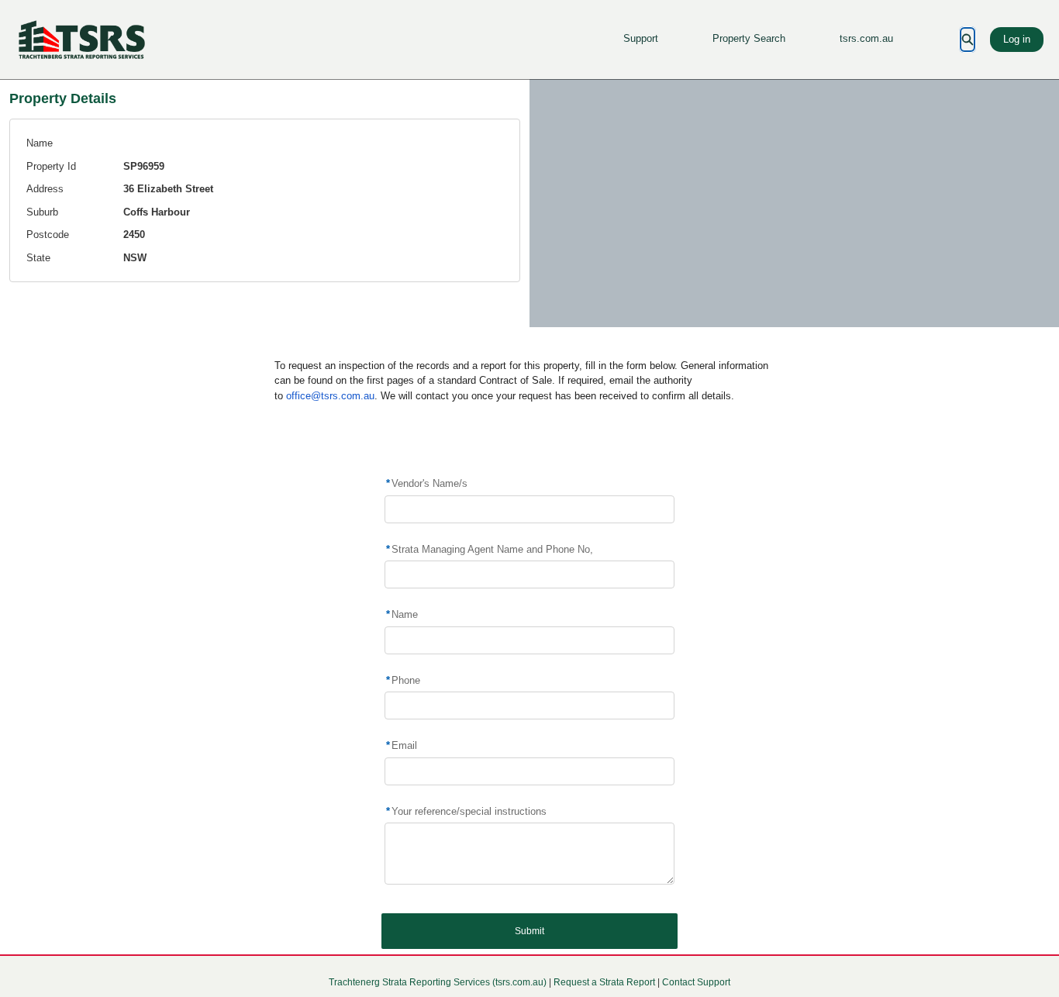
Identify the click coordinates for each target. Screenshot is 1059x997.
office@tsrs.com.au (330, 396)
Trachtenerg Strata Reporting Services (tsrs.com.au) (438, 982)
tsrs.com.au (866, 38)
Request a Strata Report (604, 982)
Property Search (748, 38)
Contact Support (696, 982)
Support (640, 38)
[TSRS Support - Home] (81, 39)
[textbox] (529, 854)
